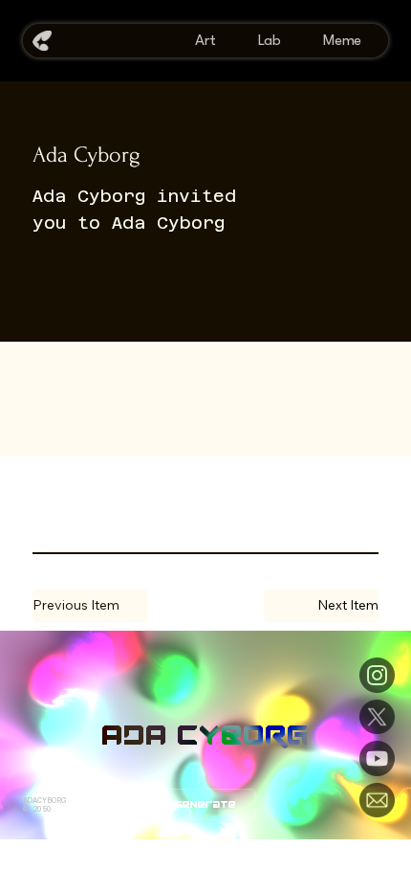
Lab (269, 41)
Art (205, 41)
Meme (342, 41)
